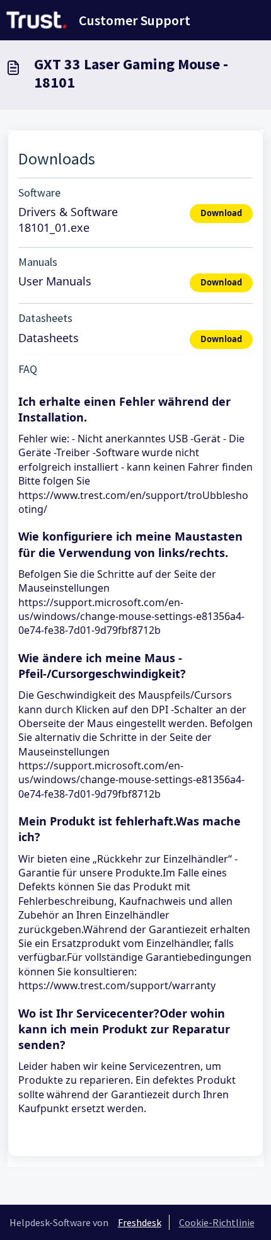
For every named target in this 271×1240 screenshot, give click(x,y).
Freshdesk (139, 1222)
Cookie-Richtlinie (217, 1222)
